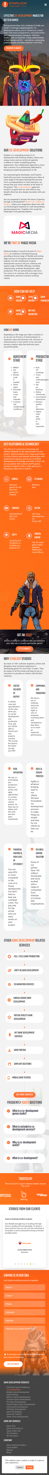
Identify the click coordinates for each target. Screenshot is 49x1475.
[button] (15, 1264)
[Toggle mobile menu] (45, 4)
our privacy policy (31, 1357)
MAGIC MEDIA (28, 243)
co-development (24, 187)
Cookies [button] (20, 1467)
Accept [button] (29, 1467)
